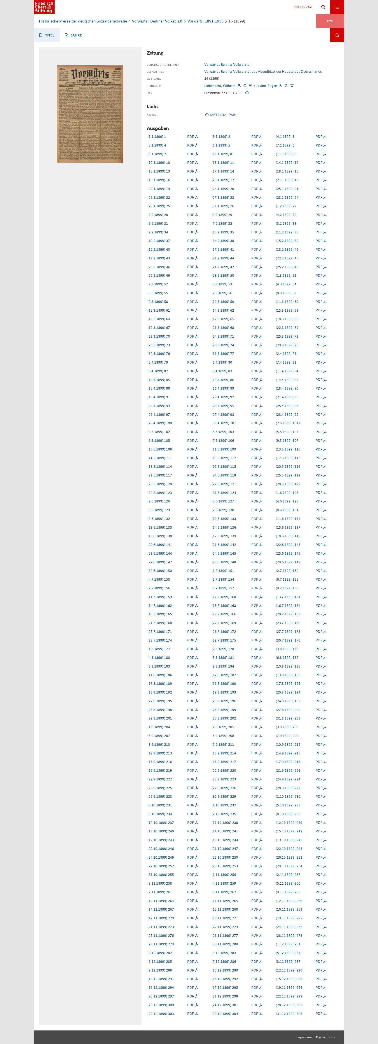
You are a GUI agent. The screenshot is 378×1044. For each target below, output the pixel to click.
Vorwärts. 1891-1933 (205, 21)
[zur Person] (238, 86)
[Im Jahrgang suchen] (337, 35)
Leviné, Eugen (266, 86)
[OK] (323, 7)
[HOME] (44, 7)
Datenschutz (326, 1037)
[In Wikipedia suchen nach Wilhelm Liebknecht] (250, 86)
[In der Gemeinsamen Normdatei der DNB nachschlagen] (244, 86)
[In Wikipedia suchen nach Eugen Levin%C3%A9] (291, 86)
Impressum (304, 1037)
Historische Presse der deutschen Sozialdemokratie (83, 21)
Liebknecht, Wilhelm (220, 86)
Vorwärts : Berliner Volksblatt (157, 21)
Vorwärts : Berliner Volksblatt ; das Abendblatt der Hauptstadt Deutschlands (263, 71)
